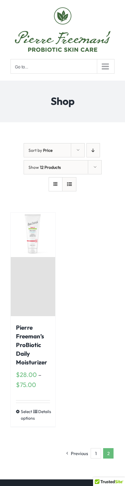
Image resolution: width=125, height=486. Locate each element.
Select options (27, 415)
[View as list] (69, 184)
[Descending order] (93, 150)
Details (44, 411)
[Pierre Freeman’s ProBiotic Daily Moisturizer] (33, 264)
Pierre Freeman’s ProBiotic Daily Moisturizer (31, 345)
